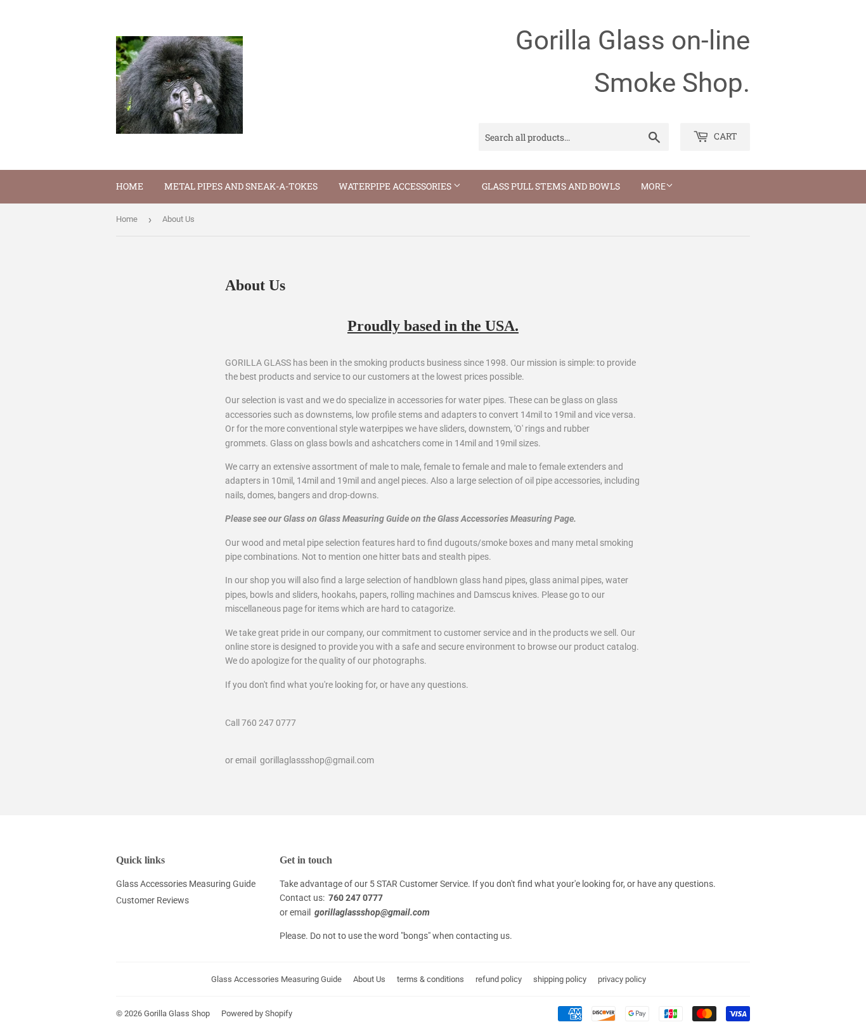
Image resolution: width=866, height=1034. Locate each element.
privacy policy (622, 979)
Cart (724, 136)
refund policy (498, 979)
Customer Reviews (152, 900)
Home (129, 186)
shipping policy (559, 979)
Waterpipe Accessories (396, 186)
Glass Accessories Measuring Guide (185, 884)
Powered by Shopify (256, 1013)
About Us (369, 979)
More (653, 186)
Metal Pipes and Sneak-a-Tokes (241, 186)
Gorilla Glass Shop (177, 1013)
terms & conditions (430, 979)
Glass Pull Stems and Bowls (551, 186)
